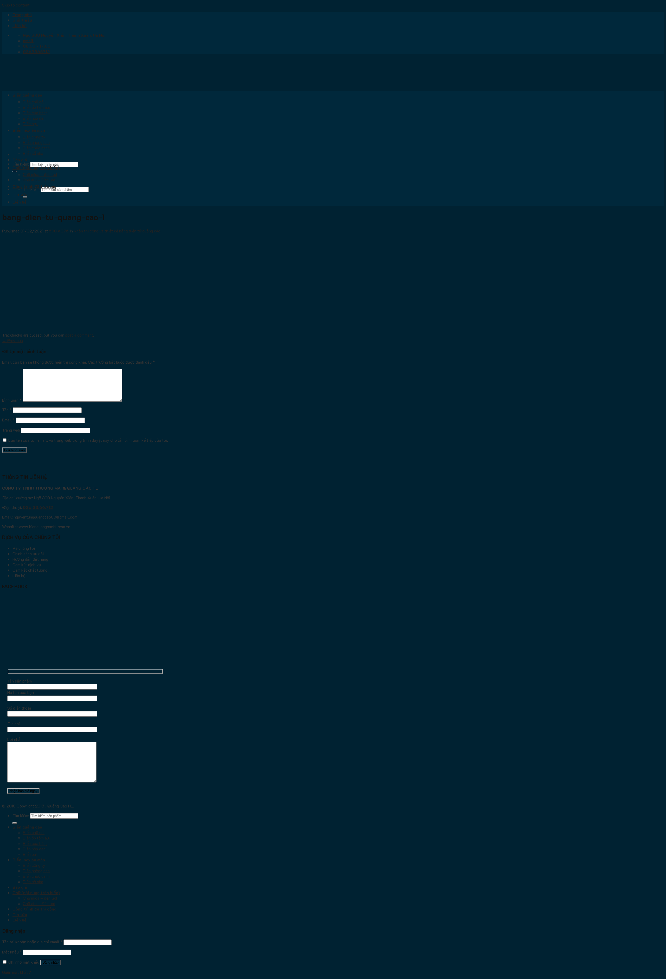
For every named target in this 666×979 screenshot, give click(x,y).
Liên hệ (19, 25)
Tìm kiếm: (20, 164)
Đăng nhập (50, 962)
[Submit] (14, 171)
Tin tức (19, 194)
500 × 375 (59, 230)
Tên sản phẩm (19, 681)
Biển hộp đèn (34, 118)
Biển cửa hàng (35, 112)
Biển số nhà (33, 153)
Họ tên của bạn (20, 692)
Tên (7, 409)
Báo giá (19, 159)
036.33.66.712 (38, 507)
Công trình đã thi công (34, 186)
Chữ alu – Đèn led (39, 179)
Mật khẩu (12, 952)
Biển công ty (34, 137)
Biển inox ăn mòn (28, 130)
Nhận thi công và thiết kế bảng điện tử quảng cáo (117, 230)
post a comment (79, 335)
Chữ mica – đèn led (40, 174)
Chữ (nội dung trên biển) (36, 167)
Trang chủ (22, 14)
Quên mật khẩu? (16, 972)
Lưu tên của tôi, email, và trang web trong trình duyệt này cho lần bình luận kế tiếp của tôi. (88, 440)
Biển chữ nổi (33, 101)
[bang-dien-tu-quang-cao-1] (67, 329)
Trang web (11, 430)
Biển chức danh (36, 147)
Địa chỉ (13, 723)
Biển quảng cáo (27, 95)
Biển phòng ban (36, 142)
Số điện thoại (19, 708)
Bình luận (12, 400)
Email (8, 419)
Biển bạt (30, 123)
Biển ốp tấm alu (36, 107)
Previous (12, 340)
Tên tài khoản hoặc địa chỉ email (32, 941)
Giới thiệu (22, 20)
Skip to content (16, 5)
